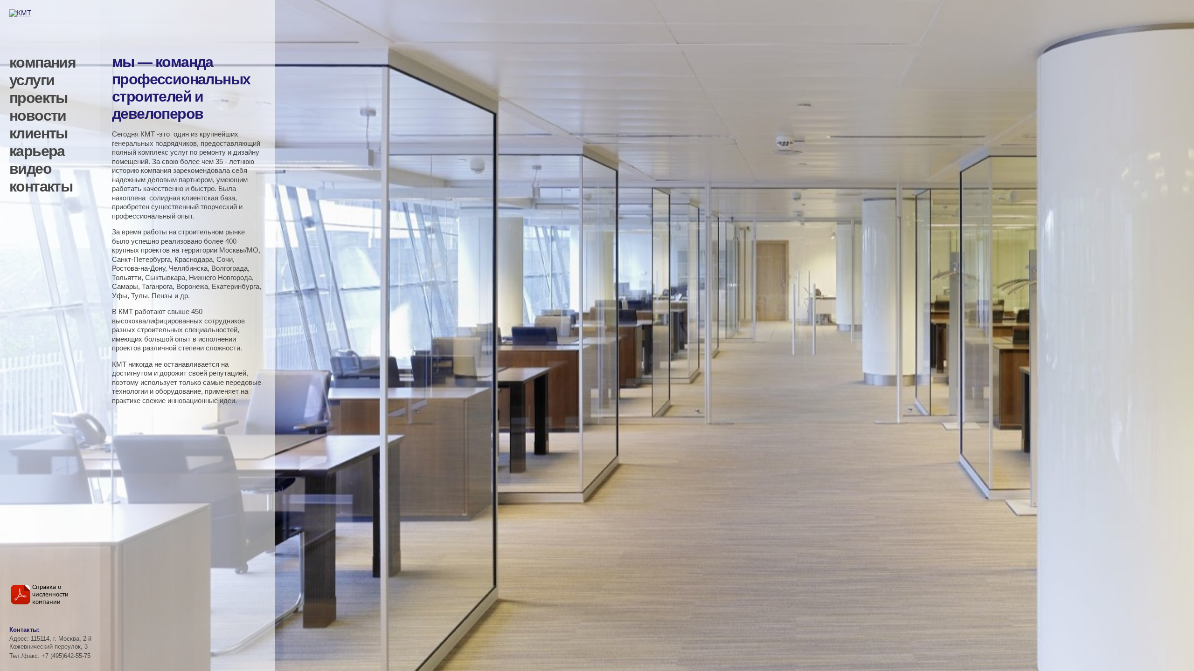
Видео (30, 168)
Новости (37, 115)
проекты (38, 97)
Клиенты (38, 133)
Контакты (40, 186)
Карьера (37, 151)
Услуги (31, 80)
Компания (42, 62)
